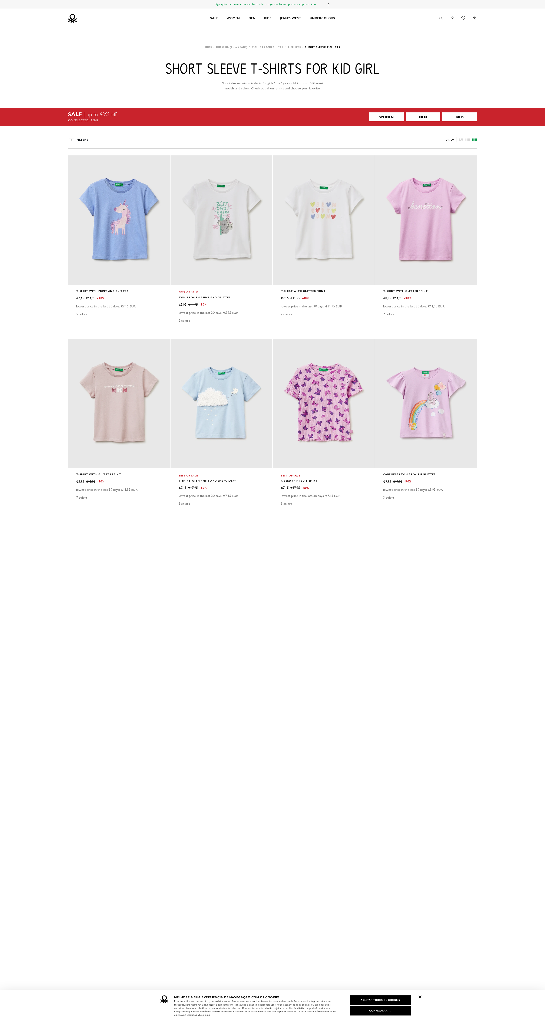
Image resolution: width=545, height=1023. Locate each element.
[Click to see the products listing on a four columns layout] (467, 140)
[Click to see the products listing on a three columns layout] (474, 140)
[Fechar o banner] (420, 996)
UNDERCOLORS (322, 18)
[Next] (328, 4)
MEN (252, 18)
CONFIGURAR (378, 1010)
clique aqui (204, 1014)
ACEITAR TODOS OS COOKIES (380, 1000)
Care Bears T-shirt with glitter (409, 474)
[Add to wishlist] (74, 161)
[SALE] (272, 117)
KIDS (267, 18)
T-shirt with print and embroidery (207, 480)
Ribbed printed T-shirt (299, 480)
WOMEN (233, 18)
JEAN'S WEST (290, 18)
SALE (214, 18)
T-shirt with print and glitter (102, 291)
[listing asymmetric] (461, 140)
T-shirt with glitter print (303, 291)
